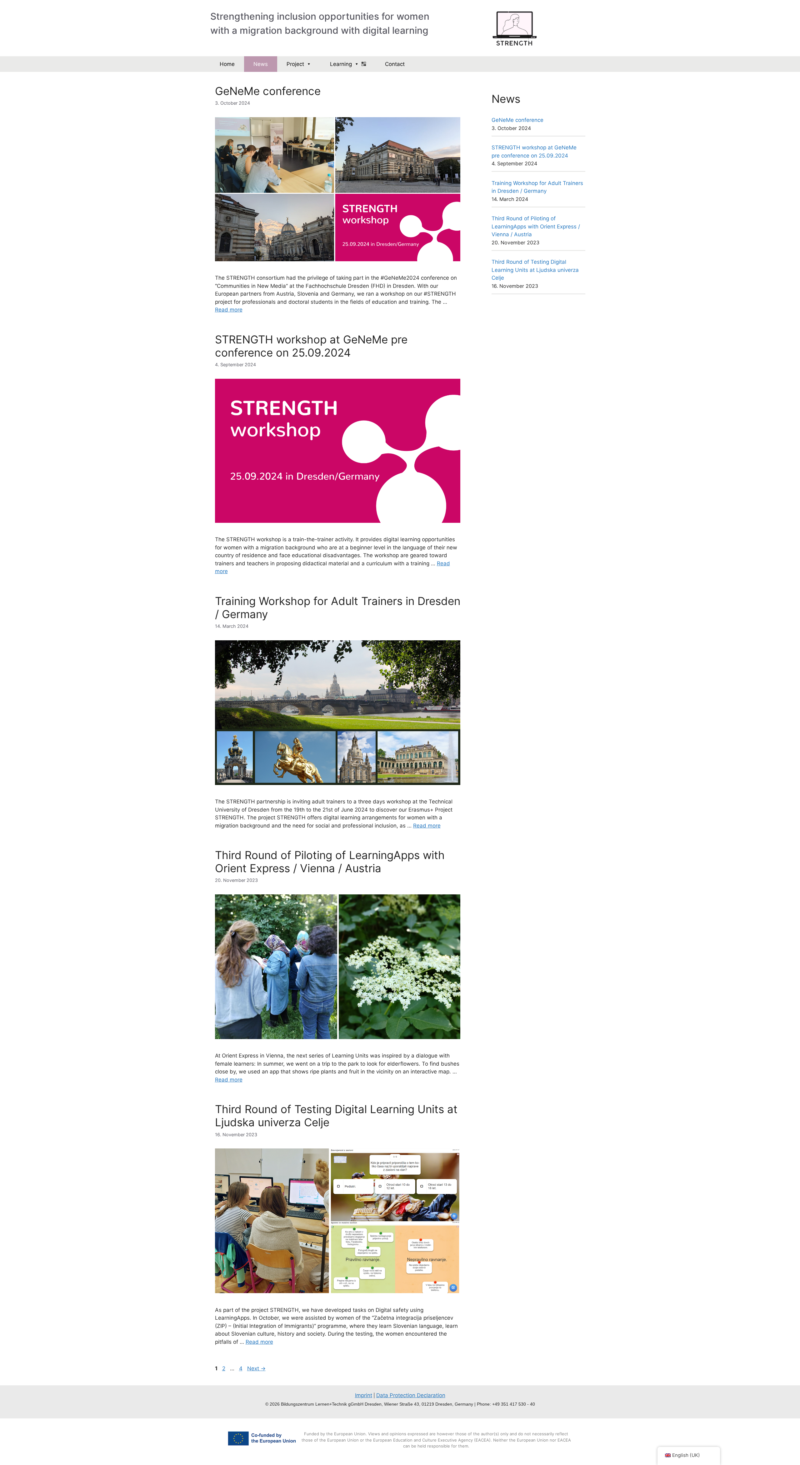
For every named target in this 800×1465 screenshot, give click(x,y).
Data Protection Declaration (410, 1395)
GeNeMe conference (268, 91)
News (260, 64)
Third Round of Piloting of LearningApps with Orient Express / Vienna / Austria (330, 861)
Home (227, 64)
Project (295, 64)
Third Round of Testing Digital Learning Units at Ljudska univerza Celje (535, 270)
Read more (228, 310)
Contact (395, 64)
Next (256, 1368)
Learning (341, 64)
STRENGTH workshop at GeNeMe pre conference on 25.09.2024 (311, 346)
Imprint (363, 1395)
